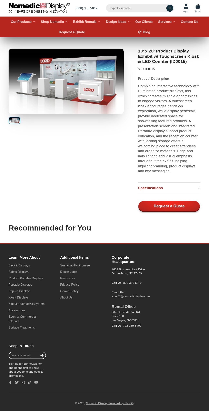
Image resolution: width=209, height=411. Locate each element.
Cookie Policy (69, 291)
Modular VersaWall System (27, 303)
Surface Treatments (22, 327)
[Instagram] (23, 382)
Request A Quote (72, 32)
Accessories (17, 310)
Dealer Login (68, 271)
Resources (67, 278)
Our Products (21, 21)
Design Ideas (116, 21)
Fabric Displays (19, 271)
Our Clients (144, 21)
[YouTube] (36, 382)
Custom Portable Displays (26, 278)
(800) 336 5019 (87, 8)
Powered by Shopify (121, 403)
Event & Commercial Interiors (22, 319)
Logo (39, 8)
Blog (146, 32)
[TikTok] (30, 382)
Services (165, 21)
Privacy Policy (69, 284)
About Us (66, 297)
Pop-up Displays (20, 291)
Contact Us (189, 21)
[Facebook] (10, 382)
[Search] (169, 8)
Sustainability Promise (75, 265)
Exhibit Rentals (85, 21)
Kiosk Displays (19, 297)
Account (186, 8)
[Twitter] (17, 382)
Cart (197, 8)
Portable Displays (20, 284)
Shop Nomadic (52, 21)
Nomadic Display (97, 403)
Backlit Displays (19, 265)
